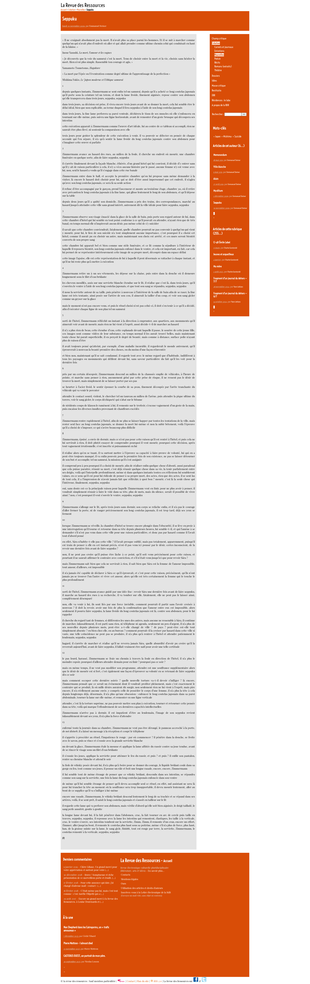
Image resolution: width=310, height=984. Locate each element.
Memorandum (220, 154)
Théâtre (218, 70)
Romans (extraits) (223, 66)
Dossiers (216, 75)
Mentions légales (129, 879)
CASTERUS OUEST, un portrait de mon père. (85, 955)
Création (71, 9)
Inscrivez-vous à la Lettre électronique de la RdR (146, 892)
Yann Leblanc (238, 287)
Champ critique (219, 38)
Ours (123, 883)
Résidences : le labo (221, 100)
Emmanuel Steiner (97, 26)
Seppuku (217, 202)
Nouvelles (81, 9)
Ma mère (217, 266)
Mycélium (218, 190)
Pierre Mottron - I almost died (78, 943)
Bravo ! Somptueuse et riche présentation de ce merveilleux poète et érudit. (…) (89, 876)
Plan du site (143, 981)
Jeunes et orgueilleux (223, 254)
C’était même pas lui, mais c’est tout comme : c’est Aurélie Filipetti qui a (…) (91, 892)
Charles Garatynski (230, 248)
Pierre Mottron (91, 948)
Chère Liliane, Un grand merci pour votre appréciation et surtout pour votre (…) (90, 868)
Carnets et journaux (223, 47)
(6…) (241, 146)
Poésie (217, 58)
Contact (131, 981)
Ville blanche (219, 166)
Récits (217, 62)
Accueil (64, 9)
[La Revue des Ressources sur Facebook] (195, 981)
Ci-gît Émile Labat (221, 242)
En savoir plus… (156, 870)
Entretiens (219, 50)
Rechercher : (218, 114)
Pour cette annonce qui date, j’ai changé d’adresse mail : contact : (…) (89, 884)
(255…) (218, 233)
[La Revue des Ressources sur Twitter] (204, 981)
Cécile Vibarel (89, 936)
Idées (214, 80)
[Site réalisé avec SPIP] (121, 981)
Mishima (227, 136)
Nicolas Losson (92, 961)
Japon (218, 136)
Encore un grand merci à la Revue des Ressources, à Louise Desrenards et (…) (91, 900)
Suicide (237, 136)
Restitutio (216, 90)
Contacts (125, 874)
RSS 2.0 (157, 981)
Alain (215, 178)
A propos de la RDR (220, 105)
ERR (213, 95)
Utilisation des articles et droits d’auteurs (142, 888)
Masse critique (219, 85)
